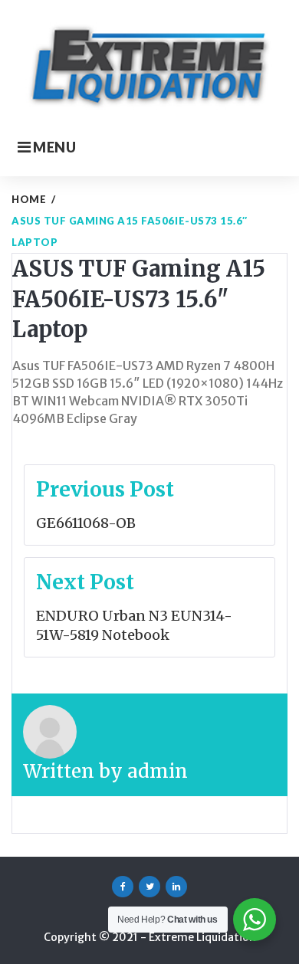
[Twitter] (149, 886)
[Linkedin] (176, 886)
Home (29, 199)
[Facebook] (122, 886)
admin (157, 771)
